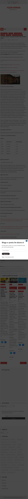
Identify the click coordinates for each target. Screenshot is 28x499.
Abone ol (6, 254)
